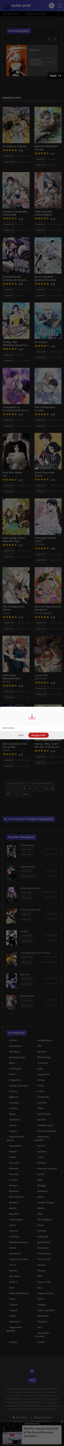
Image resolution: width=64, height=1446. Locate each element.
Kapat (53, 75)
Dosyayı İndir (38, 735)
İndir (21, 735)
